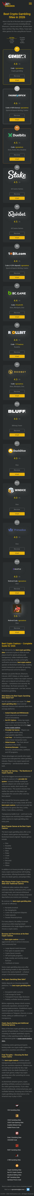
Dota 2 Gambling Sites (14, 1137)
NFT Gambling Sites (13, 1177)
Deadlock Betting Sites (14, 1175)
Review (17, 76)
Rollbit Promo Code (13, 1127)
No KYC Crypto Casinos (14, 1172)
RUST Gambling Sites (14, 1150)
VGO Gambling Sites (13, 1110)
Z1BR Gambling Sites (14, 1160)
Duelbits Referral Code (14, 1125)
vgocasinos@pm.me (17, 1189)
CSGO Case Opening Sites (15, 1122)
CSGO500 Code (12, 1140)
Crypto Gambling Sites (14, 1170)
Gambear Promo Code (14, 1180)
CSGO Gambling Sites (14, 1120)
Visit (17, 80)
